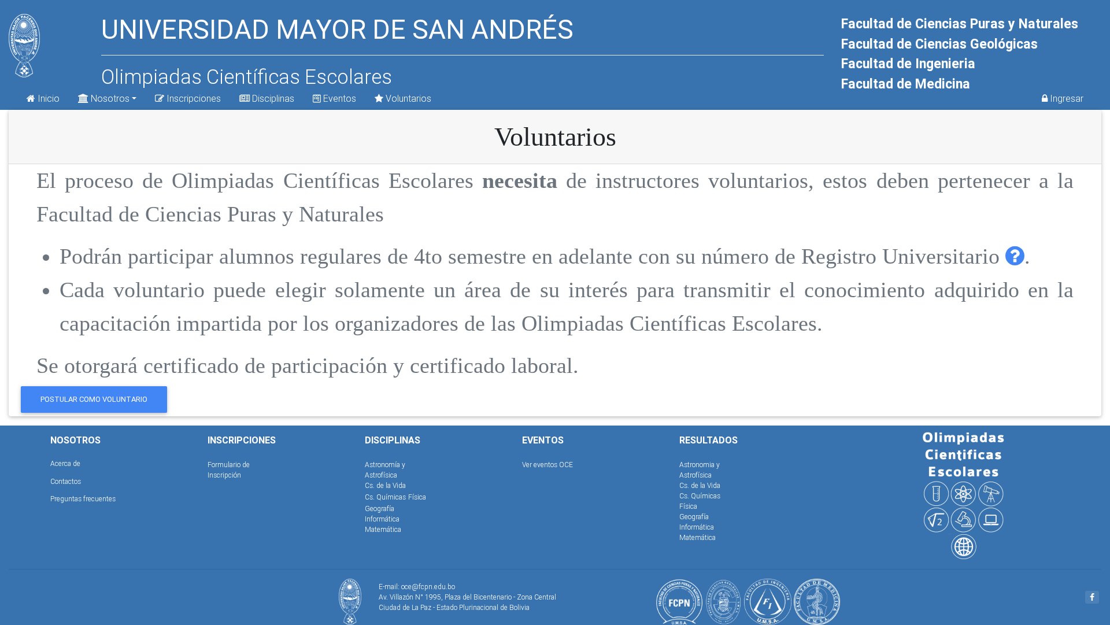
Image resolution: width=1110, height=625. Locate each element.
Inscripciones (192, 98)
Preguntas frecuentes (83, 498)
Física (417, 497)
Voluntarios (407, 98)
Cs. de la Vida (385, 485)
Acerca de (65, 463)
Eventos (338, 98)
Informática (382, 519)
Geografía (379, 508)
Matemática (383, 529)
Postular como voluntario (93, 399)
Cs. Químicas (385, 497)
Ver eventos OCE (547, 464)
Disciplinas (272, 98)
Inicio (47, 98)
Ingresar (1065, 98)
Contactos (65, 481)
